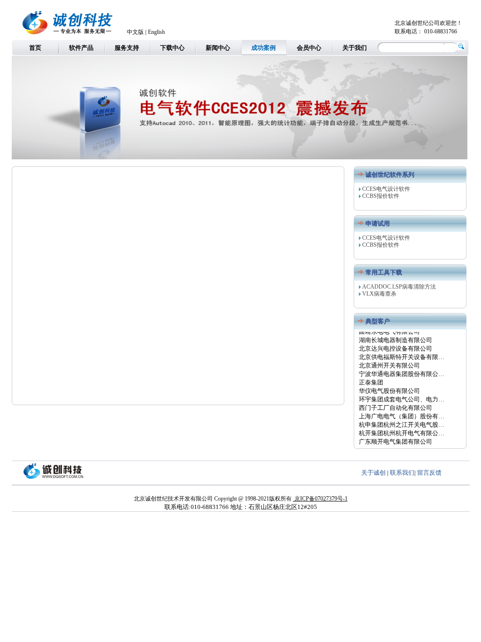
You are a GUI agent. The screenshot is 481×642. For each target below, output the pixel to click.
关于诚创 (373, 472)
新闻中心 (218, 47)
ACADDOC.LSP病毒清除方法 (399, 286)
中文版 (135, 32)
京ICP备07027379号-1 (320, 498)
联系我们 (402, 472)
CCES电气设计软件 (386, 189)
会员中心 (309, 47)
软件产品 (81, 47)
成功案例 (263, 47)
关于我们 (354, 47)
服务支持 (127, 47)
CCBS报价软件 (380, 196)
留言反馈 (429, 472)
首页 (35, 47)
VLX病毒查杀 (379, 293)
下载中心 (172, 47)
